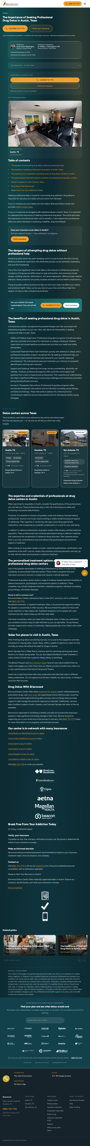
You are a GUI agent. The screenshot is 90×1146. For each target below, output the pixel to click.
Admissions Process (76, 1100)
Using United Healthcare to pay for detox (25, 738)
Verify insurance (71, 305)
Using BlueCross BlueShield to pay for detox (26, 733)
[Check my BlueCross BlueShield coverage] (28, 1043)
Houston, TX (29, 1104)
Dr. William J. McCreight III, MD (49, 47)
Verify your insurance (40, 28)
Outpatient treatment (55, 1111)
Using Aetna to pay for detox (20, 749)
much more (32, 695)
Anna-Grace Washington (25, 47)
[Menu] (85, 3)
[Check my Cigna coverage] (78, 1036)
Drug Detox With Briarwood (22, 186)
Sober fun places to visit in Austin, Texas (27, 182)
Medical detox (52, 1104)
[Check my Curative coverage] (78, 1028)
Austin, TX (28, 1100)
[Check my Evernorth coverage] (28, 1028)
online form (40, 866)
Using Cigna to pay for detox (20, 743)
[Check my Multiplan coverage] (61, 1036)
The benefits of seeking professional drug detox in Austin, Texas (37, 169)
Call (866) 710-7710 (17, 28)
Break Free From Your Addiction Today (27, 190)
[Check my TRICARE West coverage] (61, 1051)
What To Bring (74, 1107)
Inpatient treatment (54, 1107)
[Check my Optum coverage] (61, 1028)
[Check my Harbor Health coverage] (11, 1028)
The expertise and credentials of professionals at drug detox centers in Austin (43, 174)
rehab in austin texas (24, 207)
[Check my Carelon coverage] (11, 1036)
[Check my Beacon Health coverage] (45, 1043)
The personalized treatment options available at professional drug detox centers (44, 178)
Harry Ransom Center (38, 663)
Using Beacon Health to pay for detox (23, 759)
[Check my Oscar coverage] (45, 1028)
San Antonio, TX (31, 1107)
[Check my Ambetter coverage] (28, 1036)
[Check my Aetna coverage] (61, 1043)
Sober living (51, 1114)
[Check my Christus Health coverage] (78, 1043)
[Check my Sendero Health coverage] (45, 1051)
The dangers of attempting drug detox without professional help (37, 165)
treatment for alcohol (48, 692)
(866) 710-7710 (74, 4)
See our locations (15, 888)
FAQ (71, 1104)
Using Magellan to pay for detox (21, 754)
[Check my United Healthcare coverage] (11, 1043)
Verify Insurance (19, 239)
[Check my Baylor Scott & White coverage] (28, 1051)
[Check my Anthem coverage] (45, 1036)
